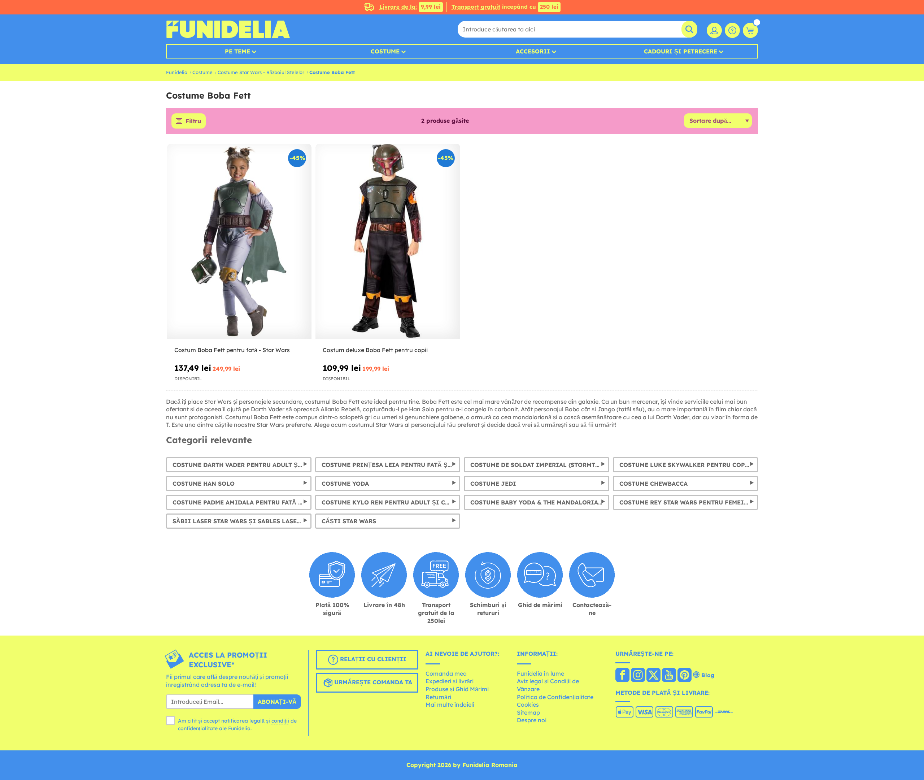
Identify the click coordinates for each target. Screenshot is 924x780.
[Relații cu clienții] (732, 30)
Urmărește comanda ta (372, 682)
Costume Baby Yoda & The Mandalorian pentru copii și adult (539, 502)
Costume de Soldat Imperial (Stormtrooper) (539, 464)
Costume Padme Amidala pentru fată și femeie (242, 502)
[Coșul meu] (750, 30)
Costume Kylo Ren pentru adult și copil (391, 502)
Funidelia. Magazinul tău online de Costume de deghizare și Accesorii (228, 29)
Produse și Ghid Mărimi (457, 689)
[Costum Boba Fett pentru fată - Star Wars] (239, 241)
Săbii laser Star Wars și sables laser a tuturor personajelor (242, 521)
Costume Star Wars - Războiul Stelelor (261, 72)
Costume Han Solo (204, 483)
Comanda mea (446, 673)
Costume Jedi (493, 483)
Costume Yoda (345, 483)
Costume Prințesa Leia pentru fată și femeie (391, 464)
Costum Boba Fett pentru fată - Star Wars (232, 350)
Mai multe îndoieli (450, 704)
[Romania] (622, 676)
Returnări (438, 697)
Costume (385, 51)
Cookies (528, 704)
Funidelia (176, 72)
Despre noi (531, 720)
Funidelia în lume (540, 673)
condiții (280, 721)
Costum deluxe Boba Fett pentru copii (375, 350)
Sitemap (528, 712)
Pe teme (237, 51)
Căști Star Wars (349, 521)
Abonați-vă (277, 701)
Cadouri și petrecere (680, 51)
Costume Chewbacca (653, 483)
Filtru (193, 121)
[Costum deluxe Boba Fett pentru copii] (387, 241)
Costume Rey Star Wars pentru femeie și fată (688, 502)
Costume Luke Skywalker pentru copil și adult (688, 464)
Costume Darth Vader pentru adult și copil (242, 464)
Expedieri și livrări (450, 681)
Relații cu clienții (372, 659)
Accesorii (533, 51)
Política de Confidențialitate (555, 697)
